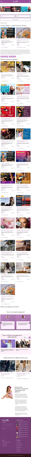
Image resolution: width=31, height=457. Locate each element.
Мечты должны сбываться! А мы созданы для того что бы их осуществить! (24, 434)
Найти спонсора (18, 451)
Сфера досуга (20, 422)
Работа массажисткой (19, 447)
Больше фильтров (15, 19)
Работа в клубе (18, 449)
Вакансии (4, 4)
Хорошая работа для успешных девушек (22, 350)
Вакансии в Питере (4, 445)
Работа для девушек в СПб (12, 56)
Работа (1, 4)
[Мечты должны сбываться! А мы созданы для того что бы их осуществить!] (17, 435)
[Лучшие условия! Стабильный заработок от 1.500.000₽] (17, 424)
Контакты (3, 428)
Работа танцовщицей (18, 445)
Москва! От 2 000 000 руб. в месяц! (23, 436)
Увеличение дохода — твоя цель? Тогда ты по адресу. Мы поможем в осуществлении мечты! (24, 430)
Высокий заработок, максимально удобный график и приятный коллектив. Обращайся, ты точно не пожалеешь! (24, 428)
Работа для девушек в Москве (4, 56)
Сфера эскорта (20, 437)
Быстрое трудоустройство (26, 337)
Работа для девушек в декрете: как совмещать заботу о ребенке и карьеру (8, 350)
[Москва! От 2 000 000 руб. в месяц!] (17, 437)
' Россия (8, 4)
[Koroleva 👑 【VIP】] (15, 1)
